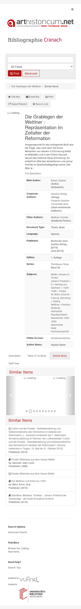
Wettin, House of (59, 274)
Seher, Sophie (58, 180)
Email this (34, 96)
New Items (13, 551)
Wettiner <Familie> (61, 304)
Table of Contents (37, 355)
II (51, 284)
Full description (33, 173)
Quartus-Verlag (59, 193)
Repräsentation (59, 314)
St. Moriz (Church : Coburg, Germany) (61, 296)
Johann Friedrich (60, 281)
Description (15, 355)
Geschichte (57, 324)
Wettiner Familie (59, 217)
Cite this (15, 96)
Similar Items (60, 355)
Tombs (54, 277)
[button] (11, 395)
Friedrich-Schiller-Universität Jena (60, 202)
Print (50, 96)
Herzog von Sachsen (59, 286)
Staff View (14, 363)
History (56, 301)
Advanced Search (17, 532)
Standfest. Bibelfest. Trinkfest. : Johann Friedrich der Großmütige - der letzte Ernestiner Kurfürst (37, 497)
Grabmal (55, 307)
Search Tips (14, 567)
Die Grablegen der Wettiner (26, 86)
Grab (53, 328)
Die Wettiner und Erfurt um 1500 (28, 481)
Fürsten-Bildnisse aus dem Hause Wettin (33, 459)
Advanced (31, 73)
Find (16, 73)
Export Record (19, 103)
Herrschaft (56, 311)
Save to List (42, 103)
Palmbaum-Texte (60, 264)
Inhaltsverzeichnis (60, 338)
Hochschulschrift (60, 331)
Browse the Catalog (18, 548)
